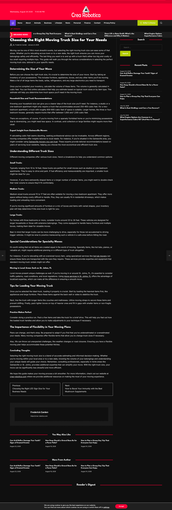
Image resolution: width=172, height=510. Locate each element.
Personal (77, 23)
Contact (97, 23)
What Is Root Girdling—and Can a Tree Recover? (139, 108)
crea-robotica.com (18, 376)
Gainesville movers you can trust (43, 141)
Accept (121, 506)
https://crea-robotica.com (39, 416)
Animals (37, 23)
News (68, 23)
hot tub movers (100, 256)
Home (20, 23)
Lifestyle (58, 23)
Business (48, 23)
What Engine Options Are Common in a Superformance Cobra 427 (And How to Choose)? (149, 36)
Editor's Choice (149, 23)
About (28, 23)
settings (106, 507)
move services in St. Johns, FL (77, 276)
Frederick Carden (21, 45)
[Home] (13, 23)
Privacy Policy (109, 23)
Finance (87, 23)
